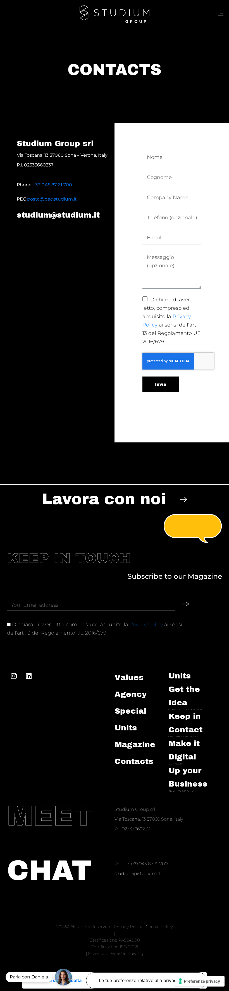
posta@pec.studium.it (52, 199)
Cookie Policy (159, 926)
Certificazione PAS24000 (114, 940)
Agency (131, 694)
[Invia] (185, 604)
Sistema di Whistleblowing (115, 953)
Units (179, 675)
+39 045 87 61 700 (52, 184)
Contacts (134, 761)
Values (129, 677)
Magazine (135, 744)
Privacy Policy (146, 624)
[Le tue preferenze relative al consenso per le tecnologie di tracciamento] (200, 981)
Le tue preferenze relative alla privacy (139, 980)
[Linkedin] (28, 676)
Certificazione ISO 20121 (114, 946)
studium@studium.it (58, 215)
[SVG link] (114, 14)
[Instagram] (13, 676)
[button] (63, 977)
